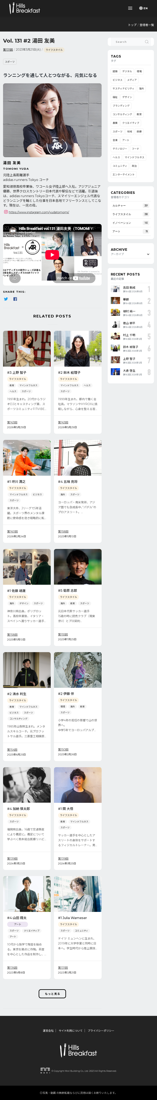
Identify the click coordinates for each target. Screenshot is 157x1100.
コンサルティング (18, 718)
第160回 (12, 531)
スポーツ (10, 61)
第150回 (63, 749)
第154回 (12, 750)
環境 (63, 706)
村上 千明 (129, 335)
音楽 (115, 140)
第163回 (12, 422)
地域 (129, 131)
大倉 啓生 (129, 370)
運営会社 (48, 1030)
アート (13, 936)
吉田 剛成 (129, 287)
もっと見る (52, 993)
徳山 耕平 (129, 323)
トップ (132, 25)
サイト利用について (71, 1030)
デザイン (23, 603)
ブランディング (121, 105)
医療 (139, 131)
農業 (115, 122)
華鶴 (126, 299)
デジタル (127, 71)
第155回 (63, 634)
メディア (132, 79)
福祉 (115, 97)
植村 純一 (129, 311)
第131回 (8, 50)
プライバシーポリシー (101, 1030)
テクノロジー (120, 148)
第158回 (63, 531)
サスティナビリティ (123, 88)
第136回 (12, 968)
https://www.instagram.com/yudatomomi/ (39, 212)
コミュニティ (81, 930)
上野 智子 (129, 358)
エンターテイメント (124, 174)
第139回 (12, 859)
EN (146, 8)
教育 (12, 385)
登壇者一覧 (147, 25)
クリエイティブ (31, 930)
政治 (134, 165)
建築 (115, 71)
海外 (63, 494)
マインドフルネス (28, 385)
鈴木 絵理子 (130, 347)
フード (135, 148)
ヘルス (13, 391)
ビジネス (37, 494)
